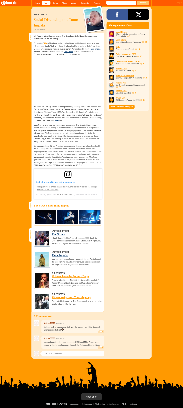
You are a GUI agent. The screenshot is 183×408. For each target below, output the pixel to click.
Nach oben (91, 397)
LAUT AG (63, 404)
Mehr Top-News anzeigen (122, 107)
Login (179, 3)
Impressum (74, 404)
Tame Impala (95, 49)
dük (45, 43)
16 (144, 100)
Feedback (133, 404)
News (46, 3)
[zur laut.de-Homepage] (11, 3)
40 (146, 42)
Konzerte (85, 3)
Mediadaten (100, 404)
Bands (55, 3)
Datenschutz (87, 404)
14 (139, 49)
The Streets (68, 52)
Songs (73, 3)
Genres (97, 3)
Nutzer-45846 (49, 323)
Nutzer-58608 (49, 338)
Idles (57, 120)
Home (37, 3)
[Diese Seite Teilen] (117, 14)
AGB (124, 404)
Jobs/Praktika (113, 404)
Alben (64, 3)
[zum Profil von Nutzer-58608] (36, 338)
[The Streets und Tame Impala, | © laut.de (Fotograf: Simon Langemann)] (45, 217)
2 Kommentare (43, 316)
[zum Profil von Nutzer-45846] (36, 323)
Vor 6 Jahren (59, 323)
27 (120, 87)
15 (141, 56)
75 (146, 78)
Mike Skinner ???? (64, 194)
